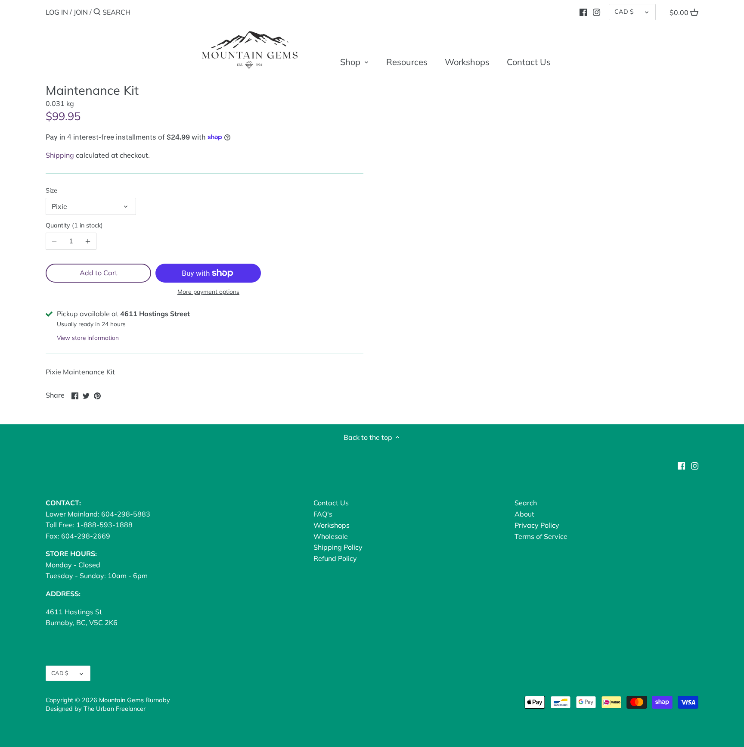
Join (81, 12)
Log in (57, 12)
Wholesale (330, 536)
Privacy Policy (537, 525)
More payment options (208, 292)
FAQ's (322, 514)
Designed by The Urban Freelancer (96, 709)
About (524, 514)
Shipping (60, 155)
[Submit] (97, 12)
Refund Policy (335, 558)
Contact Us (331, 502)
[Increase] (88, 241)
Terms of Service (541, 536)
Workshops (331, 525)
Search (526, 502)
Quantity (73, 225)
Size (51, 190)
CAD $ (624, 12)
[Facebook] (583, 11)
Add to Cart (99, 272)
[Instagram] (596, 11)
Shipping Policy (338, 547)
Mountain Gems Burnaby (134, 700)
